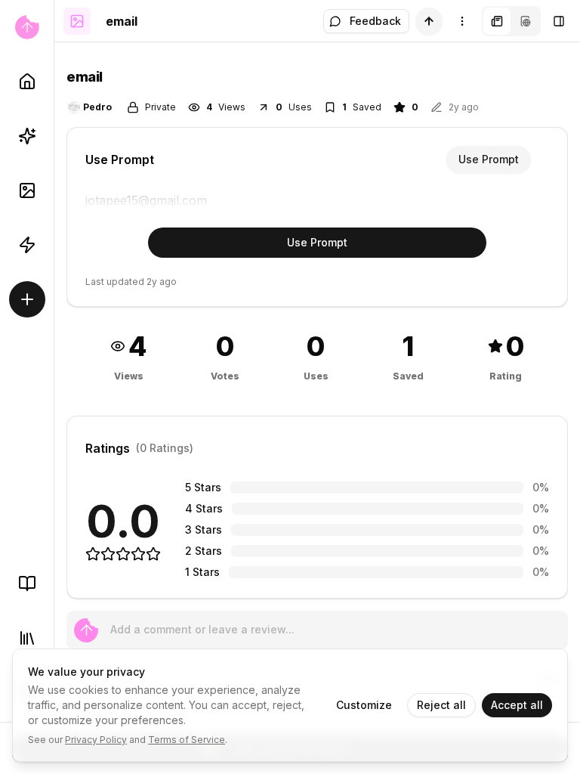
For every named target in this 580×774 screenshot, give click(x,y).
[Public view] (497, 21)
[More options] (462, 21)
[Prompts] (27, 136)
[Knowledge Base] (27, 583)
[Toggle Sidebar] (54, 387)
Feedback (375, 20)
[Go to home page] (27, 27)
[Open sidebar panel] (559, 21)
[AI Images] (27, 190)
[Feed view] (525, 21)
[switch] (429, 21)
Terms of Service (186, 739)
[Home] (27, 81)
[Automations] (27, 245)
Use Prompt (488, 159)
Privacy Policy (96, 739)
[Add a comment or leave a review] (86, 630)
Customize (364, 704)
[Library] (27, 638)
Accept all (517, 704)
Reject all (441, 704)
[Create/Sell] (27, 299)
